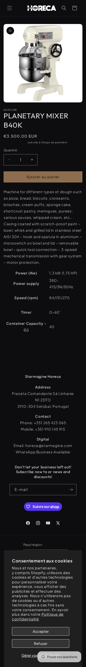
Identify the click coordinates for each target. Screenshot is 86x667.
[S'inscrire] (71, 489)
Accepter (41, 631)
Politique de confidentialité (38, 616)
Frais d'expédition (15, 142)
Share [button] (13, 345)
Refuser (40, 643)
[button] (9, 8)
